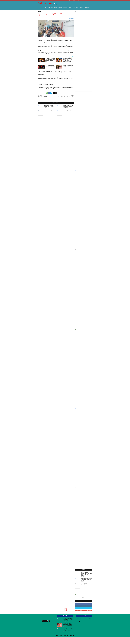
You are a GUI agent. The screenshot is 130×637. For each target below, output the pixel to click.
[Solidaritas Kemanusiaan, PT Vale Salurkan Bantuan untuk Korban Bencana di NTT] (59, 630)
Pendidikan (60, 7)
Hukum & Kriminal (50, 7)
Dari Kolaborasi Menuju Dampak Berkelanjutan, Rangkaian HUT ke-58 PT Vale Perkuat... (49, 111)
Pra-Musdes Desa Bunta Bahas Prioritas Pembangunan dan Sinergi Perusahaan (68, 106)
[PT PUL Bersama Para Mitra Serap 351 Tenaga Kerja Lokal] (40, 107)
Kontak (79, 0)
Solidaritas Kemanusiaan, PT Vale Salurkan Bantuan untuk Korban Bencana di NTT (67, 629)
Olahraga (69, 7)
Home (45, 7)
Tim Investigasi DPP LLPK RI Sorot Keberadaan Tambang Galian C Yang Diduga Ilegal (46, 97)
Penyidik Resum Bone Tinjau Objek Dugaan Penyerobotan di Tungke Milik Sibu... (86, 579)
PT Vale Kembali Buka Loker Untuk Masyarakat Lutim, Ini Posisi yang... (67, 116)
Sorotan (77, 7)
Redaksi (82, 0)
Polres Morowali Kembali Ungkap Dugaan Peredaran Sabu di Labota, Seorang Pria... (68, 624)
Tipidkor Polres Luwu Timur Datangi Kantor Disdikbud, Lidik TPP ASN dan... (86, 595)
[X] (54, 93)
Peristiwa (81, 7)
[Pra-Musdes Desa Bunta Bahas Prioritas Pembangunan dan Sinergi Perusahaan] (59, 107)
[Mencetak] (56, 93)
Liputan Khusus (86, 7)
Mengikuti (89, 608)
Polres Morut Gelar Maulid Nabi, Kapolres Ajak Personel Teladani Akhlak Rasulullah (68, 619)
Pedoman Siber (86, 0)
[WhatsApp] (47, 93)
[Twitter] (49, 621)
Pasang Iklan (90, 0)
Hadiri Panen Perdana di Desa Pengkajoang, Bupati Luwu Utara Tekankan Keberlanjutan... (68, 111)
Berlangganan (89, 610)
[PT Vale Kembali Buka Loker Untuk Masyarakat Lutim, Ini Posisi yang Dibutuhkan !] (59, 117)
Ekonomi (55, 7)
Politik (74, 7)
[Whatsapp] (43, 621)
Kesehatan (65, 7)
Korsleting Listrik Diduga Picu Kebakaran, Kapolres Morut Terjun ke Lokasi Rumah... (86, 584)
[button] (91, 3)
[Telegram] (51, 93)
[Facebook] (49, 93)
